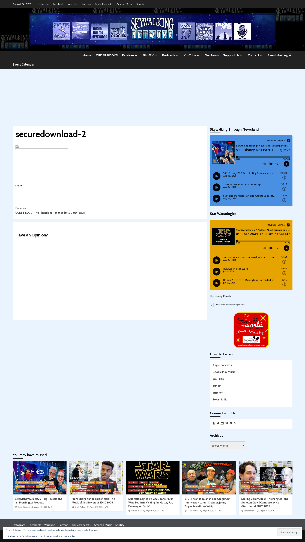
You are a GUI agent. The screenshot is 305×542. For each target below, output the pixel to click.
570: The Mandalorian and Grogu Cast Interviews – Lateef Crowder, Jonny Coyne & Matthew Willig (207, 502)
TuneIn (217, 385)
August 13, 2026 (209, 510)
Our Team (212, 55)
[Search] (290, 55)
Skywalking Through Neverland (30, 490)
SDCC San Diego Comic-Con (85, 490)
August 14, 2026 (152, 510)
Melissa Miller (136, 510)
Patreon (86, 3)
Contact (253, 55)
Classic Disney (22, 482)
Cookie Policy (69, 536)
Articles (76, 482)
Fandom (128, 55)
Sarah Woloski (24, 507)
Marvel (40, 486)
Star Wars (51, 490)
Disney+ (20, 486)
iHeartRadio (220, 399)
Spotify (140, 3)
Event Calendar (23, 64)
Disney (50, 482)
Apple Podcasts (103, 3)
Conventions (38, 482)
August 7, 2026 (265, 510)
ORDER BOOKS (107, 55)
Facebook (58, 3)
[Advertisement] (152, 95)
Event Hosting (278, 55)
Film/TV (148, 55)
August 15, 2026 (96, 507)
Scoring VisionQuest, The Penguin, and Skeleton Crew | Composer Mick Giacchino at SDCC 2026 (264, 502)
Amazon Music (124, 3)
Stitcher (218, 392)
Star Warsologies (137, 490)
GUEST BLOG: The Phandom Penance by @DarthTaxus (50, 210)
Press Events (88, 486)
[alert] (251, 305)
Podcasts (168, 55)
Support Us (231, 55)
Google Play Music (224, 371)
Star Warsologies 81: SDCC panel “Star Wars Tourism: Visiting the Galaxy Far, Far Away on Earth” (150, 502)
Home (87, 55)
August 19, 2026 (40, 507)
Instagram (43, 3)
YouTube (73, 3)
